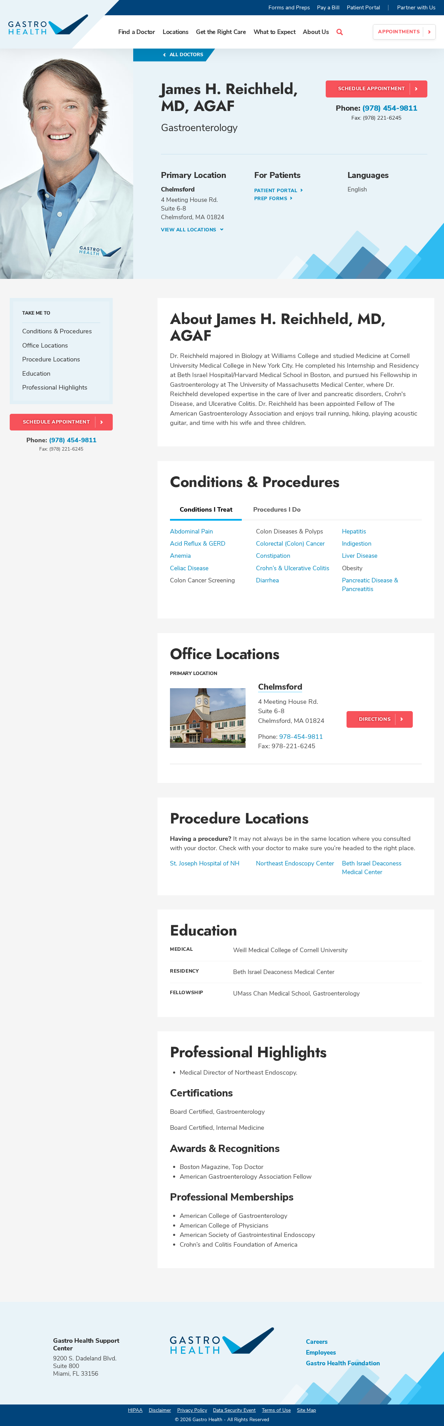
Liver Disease (359, 556)
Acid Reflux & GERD (197, 543)
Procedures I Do (277, 509)
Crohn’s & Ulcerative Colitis (292, 568)
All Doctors (185, 54)
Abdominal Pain (191, 531)
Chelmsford (280, 686)
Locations (175, 32)
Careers (317, 1342)
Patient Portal (363, 7)
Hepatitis (354, 531)
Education (36, 373)
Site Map (306, 1410)
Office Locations (45, 345)
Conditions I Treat (206, 509)
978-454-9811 (301, 736)
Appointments (399, 31)
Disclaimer (160, 1410)
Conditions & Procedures (57, 331)
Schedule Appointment (371, 88)
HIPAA (135, 1410)
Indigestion (357, 543)
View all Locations (189, 230)
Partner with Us (416, 7)
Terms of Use (276, 1410)
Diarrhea (267, 580)
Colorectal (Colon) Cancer (290, 543)
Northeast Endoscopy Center (295, 863)
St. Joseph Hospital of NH (204, 863)
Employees (321, 1352)
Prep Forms (271, 198)
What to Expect (275, 32)
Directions (375, 719)
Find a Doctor (136, 32)
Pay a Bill (328, 7)
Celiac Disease (189, 568)
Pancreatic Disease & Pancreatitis (370, 584)
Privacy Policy (192, 1410)
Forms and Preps (289, 7)
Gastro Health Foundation (343, 1363)
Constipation (273, 556)
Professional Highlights (54, 387)
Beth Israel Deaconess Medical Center (371, 867)
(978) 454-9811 (389, 108)
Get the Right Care (221, 32)
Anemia (180, 556)
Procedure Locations (51, 359)
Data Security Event (234, 1410)
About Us (315, 32)
